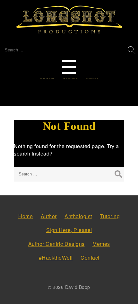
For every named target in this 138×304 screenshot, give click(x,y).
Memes (101, 243)
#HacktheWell (56, 257)
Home (25, 216)
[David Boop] (69, 20)
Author (49, 216)
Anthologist (78, 216)
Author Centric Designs (56, 243)
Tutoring (110, 216)
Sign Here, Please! (69, 230)
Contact (90, 257)
